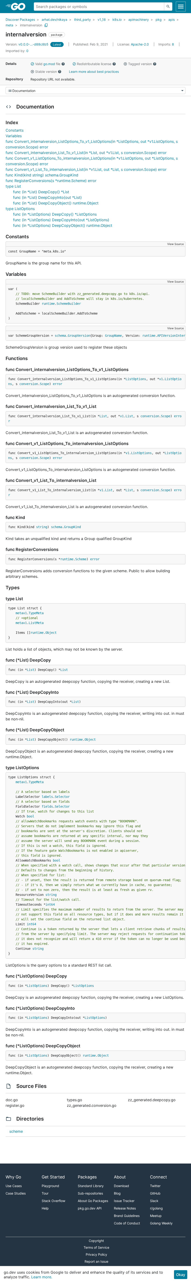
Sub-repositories (90, 1193)
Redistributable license (94, 64)
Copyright (96, 1241)
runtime (48, 303)
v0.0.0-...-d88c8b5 (27, 44)
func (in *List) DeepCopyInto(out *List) (47, 197)
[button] (32, 64)
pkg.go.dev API (90, 1208)
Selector (62, 797)
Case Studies (16, 1193)
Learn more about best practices (94, 72)
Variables (14, 135)
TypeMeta (36, 613)
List (103, 416)
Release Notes (125, 1208)
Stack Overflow (53, 1201)
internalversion (31, 25)
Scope (44, 384)
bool (30, 816)
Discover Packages (20, 19)
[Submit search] (168, 6)
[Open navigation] (180, 6)
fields (47, 806)
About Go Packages (93, 1201)
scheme (16, 1131)
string (41, 527)
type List (13, 186)
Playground (50, 1186)
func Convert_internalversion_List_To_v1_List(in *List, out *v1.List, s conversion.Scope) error (86, 152)
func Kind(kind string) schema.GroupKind (42, 175)
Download (121, 1186)
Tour (45, 1193)
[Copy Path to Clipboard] (46, 25)
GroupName (113, 335)
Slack (154, 1201)
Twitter (155, 1186)
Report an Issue (96, 1261)
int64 (50, 904)
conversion (28, 384)
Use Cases (14, 1186)
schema (60, 335)
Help (45, 1208)
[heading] (20, 6)
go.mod (49, 64)
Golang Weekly (161, 1223)
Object (51, 632)
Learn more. (41, 1277)
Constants (15, 130)
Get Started (53, 1176)
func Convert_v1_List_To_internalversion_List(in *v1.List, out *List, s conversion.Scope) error (86, 169)
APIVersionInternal (174, 335)
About (120, 1176)
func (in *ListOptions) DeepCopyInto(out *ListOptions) (61, 219)
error (57, 384)
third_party (82, 19)
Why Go (13, 1176)
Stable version (46, 72)
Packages (87, 1176)
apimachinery (138, 19)
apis (171, 19)
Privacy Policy (96, 1254)
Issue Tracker (124, 1201)
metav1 (21, 613)
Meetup (156, 1216)
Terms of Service (96, 1247)
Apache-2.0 (140, 44)
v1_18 (102, 19)
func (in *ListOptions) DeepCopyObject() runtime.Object (62, 225)
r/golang (156, 1208)
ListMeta (36, 623)
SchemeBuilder (69, 303)
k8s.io (117, 19)
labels (47, 797)
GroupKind (72, 527)
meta (9, 25)
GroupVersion (79, 335)
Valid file (47, 64)
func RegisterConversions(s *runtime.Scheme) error (51, 180)
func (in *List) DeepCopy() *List (41, 191)
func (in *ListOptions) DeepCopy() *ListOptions (55, 214)
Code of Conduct (127, 1223)
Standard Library (91, 1186)
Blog (117, 1193)
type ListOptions (20, 208)
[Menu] (95, 90)
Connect (158, 1176)
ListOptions (136, 379)
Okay (180, 1274)
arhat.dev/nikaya (54, 19)
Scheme (80, 559)
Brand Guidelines (127, 1216)
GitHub (155, 1193)
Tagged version (140, 64)
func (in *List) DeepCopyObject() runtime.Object (56, 203)
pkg (159, 19)
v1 (161, 379)
